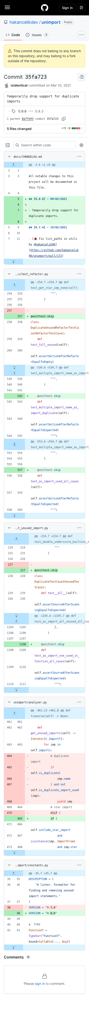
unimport (51, 22)
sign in (40, 984)
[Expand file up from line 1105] (16, 621)
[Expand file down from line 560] (14, 515)
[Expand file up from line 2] (13, 165)
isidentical (19, 85)
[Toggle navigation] (7, 7)
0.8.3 (39, 111)
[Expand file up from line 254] (14, 285)
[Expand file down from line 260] (14, 367)
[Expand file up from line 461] (14, 713)
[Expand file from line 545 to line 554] (14, 444)
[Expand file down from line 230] (16, 616)
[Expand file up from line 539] (14, 373)
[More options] (79, 156)
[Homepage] (44, 7)
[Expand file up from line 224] (16, 539)
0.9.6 (22, 111)
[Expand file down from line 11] (13, 261)
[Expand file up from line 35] (13, 873)
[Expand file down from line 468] (14, 853)
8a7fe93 (27, 118)
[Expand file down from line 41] (13, 947)
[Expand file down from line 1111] (16, 690)
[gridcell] (44, 165)
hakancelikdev (23, 22)
